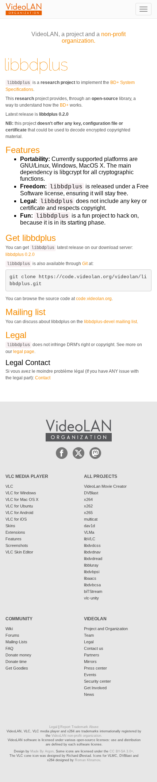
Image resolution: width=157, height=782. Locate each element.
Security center (97, 681)
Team (89, 635)
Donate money (18, 655)
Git (85, 263)
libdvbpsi (91, 572)
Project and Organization (106, 628)
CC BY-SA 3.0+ (121, 751)
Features (13, 539)
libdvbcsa (92, 585)
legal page (23, 351)
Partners (91, 655)
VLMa (89, 532)
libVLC (89, 539)
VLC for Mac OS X (21, 499)
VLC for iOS (16, 519)
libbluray (91, 565)
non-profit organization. (94, 37)
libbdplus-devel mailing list (110, 321)
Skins (10, 526)
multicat (90, 519)
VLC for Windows (20, 493)
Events (90, 674)
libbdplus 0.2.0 (20, 254)
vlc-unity (91, 598)
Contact (42, 377)
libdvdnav (92, 552)
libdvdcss (92, 545)
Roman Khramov (87, 760)
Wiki (9, 628)
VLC (9, 486)
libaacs (90, 578)
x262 (88, 506)
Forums (12, 635)
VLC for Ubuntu (19, 506)
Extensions (15, 532)
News (89, 694)
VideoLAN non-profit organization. (76, 735)
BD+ (64, 105)
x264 (88, 499)
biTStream (93, 591)
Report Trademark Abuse (79, 727)
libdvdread (93, 558)
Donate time (16, 661)
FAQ (9, 648)
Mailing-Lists (16, 642)
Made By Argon (42, 751)
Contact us (93, 648)
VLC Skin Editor (19, 552)
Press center (95, 668)
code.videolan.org (94, 298)
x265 (88, 512)
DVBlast (91, 493)
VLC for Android (19, 512)
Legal (88, 642)
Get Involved (95, 688)
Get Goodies (16, 668)
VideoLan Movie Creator (105, 486)
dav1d (89, 526)
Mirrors (90, 661)
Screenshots (16, 545)
